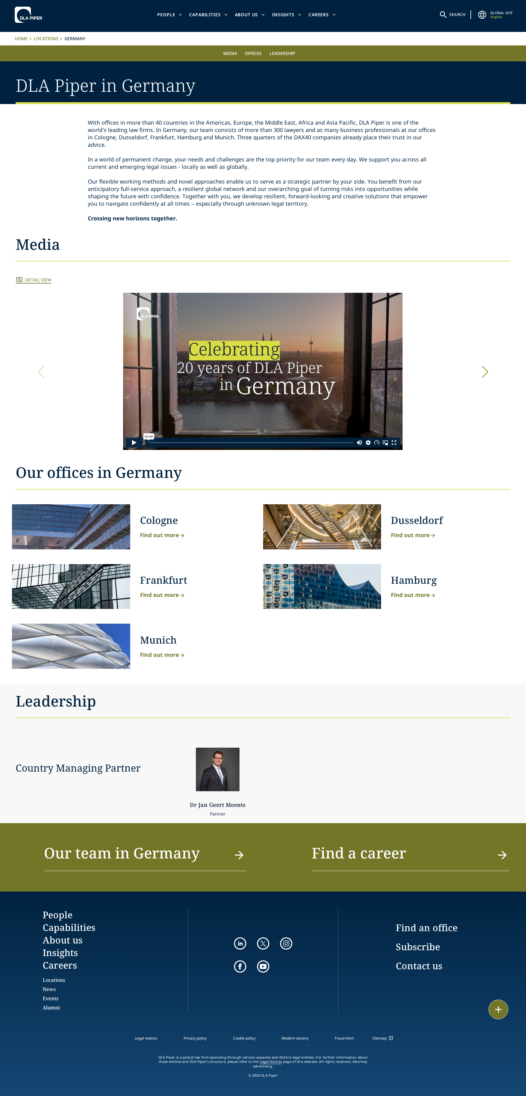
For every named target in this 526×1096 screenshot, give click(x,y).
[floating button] (498, 1009)
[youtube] (263, 966)
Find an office (427, 927)
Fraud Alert (344, 1038)
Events (50, 998)
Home (21, 38)
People (166, 14)
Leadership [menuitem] (282, 53)
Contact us (419, 965)
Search (457, 14)
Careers (319, 14)
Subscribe (418, 946)
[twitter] (263, 943)
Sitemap (379, 1038)
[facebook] (240, 966)
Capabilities (204, 14)
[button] (485, 372)
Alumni (51, 1007)
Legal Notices (271, 1061)
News (49, 989)
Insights (283, 14)
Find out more (159, 534)
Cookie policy (244, 1038)
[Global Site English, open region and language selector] (482, 14)
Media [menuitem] (230, 53)
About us (246, 14)
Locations (46, 38)
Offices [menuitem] (253, 53)
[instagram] (286, 943)
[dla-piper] (30, 15)
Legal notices (146, 1038)
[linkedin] (240, 943)
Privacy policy (195, 1038)
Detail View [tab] (38, 280)
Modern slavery (295, 1038)
